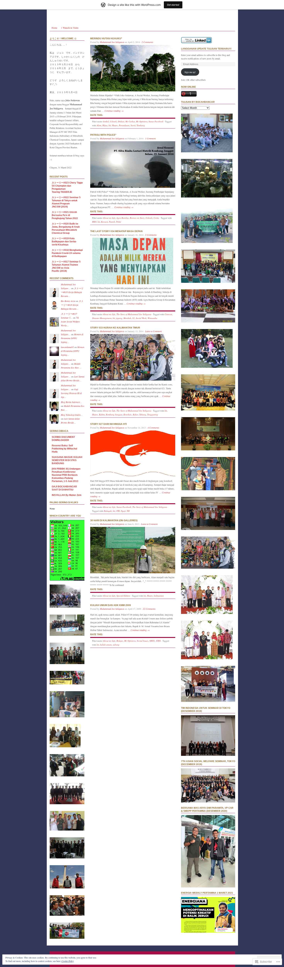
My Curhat (130, 121)
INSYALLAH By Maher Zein (66, 495)
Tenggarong (152, 414)
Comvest (168, 314)
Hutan (115, 125)
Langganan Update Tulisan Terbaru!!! (206, 48)
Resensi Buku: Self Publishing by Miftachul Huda (64, 448)
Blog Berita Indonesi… (71, 402)
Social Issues (142, 640)
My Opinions (141, 121)
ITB (118, 510)
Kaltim (102, 414)
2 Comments (147, 42)
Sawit (133, 125)
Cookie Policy (67, 961)
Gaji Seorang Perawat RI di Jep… (71, 393)
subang (116, 644)
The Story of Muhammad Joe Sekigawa (133, 314)
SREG (152, 640)
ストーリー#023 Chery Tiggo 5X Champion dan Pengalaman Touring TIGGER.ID (67, 187)
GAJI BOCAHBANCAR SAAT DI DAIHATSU (64, 488)
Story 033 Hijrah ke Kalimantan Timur (115, 327)
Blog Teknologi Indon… (72, 414)
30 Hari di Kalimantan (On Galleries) (114, 520)
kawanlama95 (67, 347)
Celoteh (113, 121)
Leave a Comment (153, 331)
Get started (173, 4)
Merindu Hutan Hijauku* (106, 38)
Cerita (156, 217)
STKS (158, 640)
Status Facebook (156, 121)
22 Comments (149, 608)
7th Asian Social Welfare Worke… (70, 321)
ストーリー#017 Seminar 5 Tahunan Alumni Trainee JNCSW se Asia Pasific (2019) (66, 266)
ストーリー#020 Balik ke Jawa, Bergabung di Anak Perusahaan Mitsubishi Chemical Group (66, 228)
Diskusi (121, 121)
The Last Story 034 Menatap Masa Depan (116, 231)
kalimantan (159, 595)
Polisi (118, 221)
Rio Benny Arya (68, 301)
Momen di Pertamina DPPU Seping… (72, 338)
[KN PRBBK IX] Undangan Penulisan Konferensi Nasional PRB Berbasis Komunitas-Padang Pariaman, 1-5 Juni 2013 (66, 475)
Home (54, 27)
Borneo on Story (137, 217)
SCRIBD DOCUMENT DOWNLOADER (63, 438)
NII (128, 510)
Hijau (104, 125)
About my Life (109, 217)
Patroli (112, 221)
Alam (99, 125)
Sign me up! (190, 72)
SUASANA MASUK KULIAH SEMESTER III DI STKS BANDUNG (67, 460)
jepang (119, 318)
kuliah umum (106, 644)
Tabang (142, 414)
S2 (133, 318)
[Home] (142, 11)
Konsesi (104, 221)
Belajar (119, 640)
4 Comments (153, 427)
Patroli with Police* (103, 135)
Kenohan (127, 414)
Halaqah (108, 510)
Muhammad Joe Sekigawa (112, 42)
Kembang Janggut (114, 414)
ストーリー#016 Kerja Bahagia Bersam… (72, 292)
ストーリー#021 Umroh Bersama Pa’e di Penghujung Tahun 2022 (65, 215)
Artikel (106, 121)
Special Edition (123, 595)
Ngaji (123, 510)
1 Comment (150, 138)
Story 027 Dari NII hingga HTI (108, 424)
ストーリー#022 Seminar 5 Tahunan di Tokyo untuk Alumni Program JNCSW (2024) (66, 202)
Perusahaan (124, 125)
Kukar (135, 414)
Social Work (141, 318)
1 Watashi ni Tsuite (69, 27)
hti (110, 125)
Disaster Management (101, 318)
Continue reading (114, 110)
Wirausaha (152, 318)
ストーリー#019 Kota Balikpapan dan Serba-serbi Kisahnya (64, 241)
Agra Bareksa (122, 217)
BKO (94, 221)
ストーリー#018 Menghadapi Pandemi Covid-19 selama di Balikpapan (67, 253)
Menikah (127, 318)
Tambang (141, 125)
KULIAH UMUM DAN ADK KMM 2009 (110, 605)
